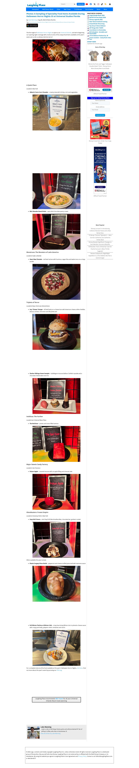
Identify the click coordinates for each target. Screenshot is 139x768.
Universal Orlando (65, 32)
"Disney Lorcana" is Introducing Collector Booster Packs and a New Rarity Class (100, 231)
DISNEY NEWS (91, 42)
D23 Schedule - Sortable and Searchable (98, 32)
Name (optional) (100, 100)
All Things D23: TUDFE (96, 28)
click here (80, 668)
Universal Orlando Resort (57, 22)
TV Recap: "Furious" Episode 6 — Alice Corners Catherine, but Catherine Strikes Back (100, 237)
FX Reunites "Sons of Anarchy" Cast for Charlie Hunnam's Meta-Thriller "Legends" (100, 249)
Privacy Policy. (82, 756)
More (105, 9)
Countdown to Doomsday (97, 30)
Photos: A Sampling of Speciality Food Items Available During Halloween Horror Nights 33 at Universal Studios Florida (55, 15)
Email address (100, 107)
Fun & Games (89, 9)
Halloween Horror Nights (42, 22)
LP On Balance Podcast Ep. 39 (98, 35)
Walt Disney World (47, 9)
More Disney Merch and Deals (100, 68)
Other (58, 9)
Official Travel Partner (100, 94)
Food (30, 22)
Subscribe (81, 4)
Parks (50, 22)
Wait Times (67, 9)
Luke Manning (32, 20)
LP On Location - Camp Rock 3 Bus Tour (100, 38)
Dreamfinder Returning (96, 24)
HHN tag (59, 670)
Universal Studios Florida (68, 22)
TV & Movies (78, 9)
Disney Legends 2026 (95, 19)
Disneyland (35, 9)
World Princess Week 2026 (97, 17)
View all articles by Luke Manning (50, 733)
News (98, 9)
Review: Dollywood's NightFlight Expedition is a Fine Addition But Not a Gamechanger (100, 256)
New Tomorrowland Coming (98, 22)
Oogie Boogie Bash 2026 (96, 15)
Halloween (34, 22)
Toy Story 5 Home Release (97, 26)
